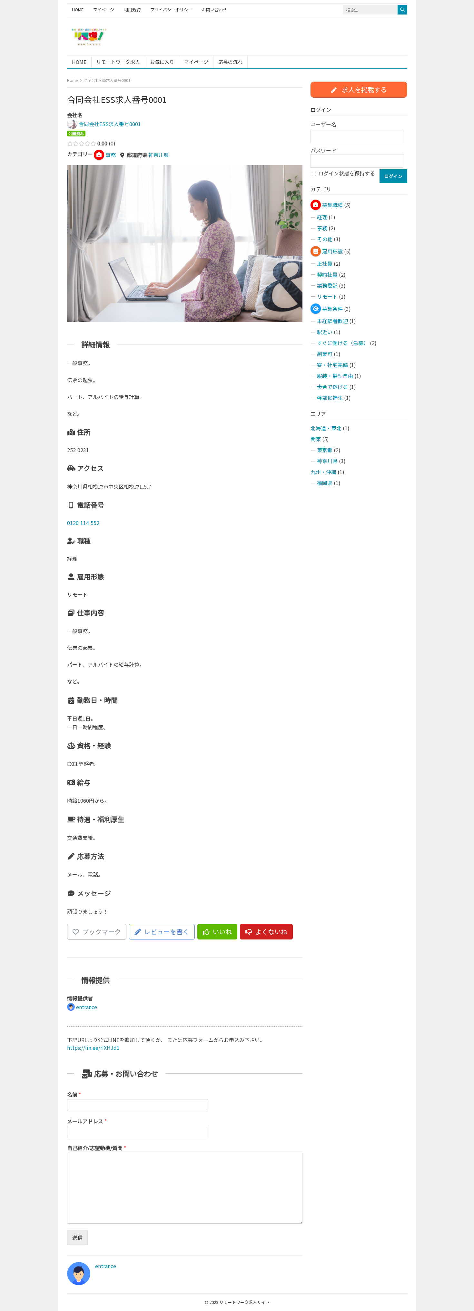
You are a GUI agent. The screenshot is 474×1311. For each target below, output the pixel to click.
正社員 (324, 263)
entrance (105, 1266)
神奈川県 (158, 155)
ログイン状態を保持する (346, 173)
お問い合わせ (214, 9)
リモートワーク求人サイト (244, 1302)
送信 (77, 1237)
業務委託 (327, 285)
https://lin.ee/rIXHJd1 (93, 1047)
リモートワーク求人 (118, 61)
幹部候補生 (330, 398)
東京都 (324, 450)
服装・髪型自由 (335, 376)
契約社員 (327, 274)
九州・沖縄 (323, 472)
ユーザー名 (323, 124)
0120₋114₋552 (83, 523)
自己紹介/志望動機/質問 (96, 1148)
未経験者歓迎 (332, 321)
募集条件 (332, 309)
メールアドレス (87, 1121)
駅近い (324, 332)
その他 (324, 239)
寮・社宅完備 (332, 365)
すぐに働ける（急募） (343, 343)
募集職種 (332, 205)
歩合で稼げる (332, 387)
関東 (316, 439)
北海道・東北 (326, 428)
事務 (322, 228)
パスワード (323, 150)
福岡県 (324, 483)
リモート (327, 296)
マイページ (103, 9)
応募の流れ (230, 61)
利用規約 (132, 9)
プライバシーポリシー (171, 9)
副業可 (324, 354)
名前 (74, 1094)
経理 (322, 217)
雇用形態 (332, 251)
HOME (78, 9)
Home (72, 80)
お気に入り (162, 61)
